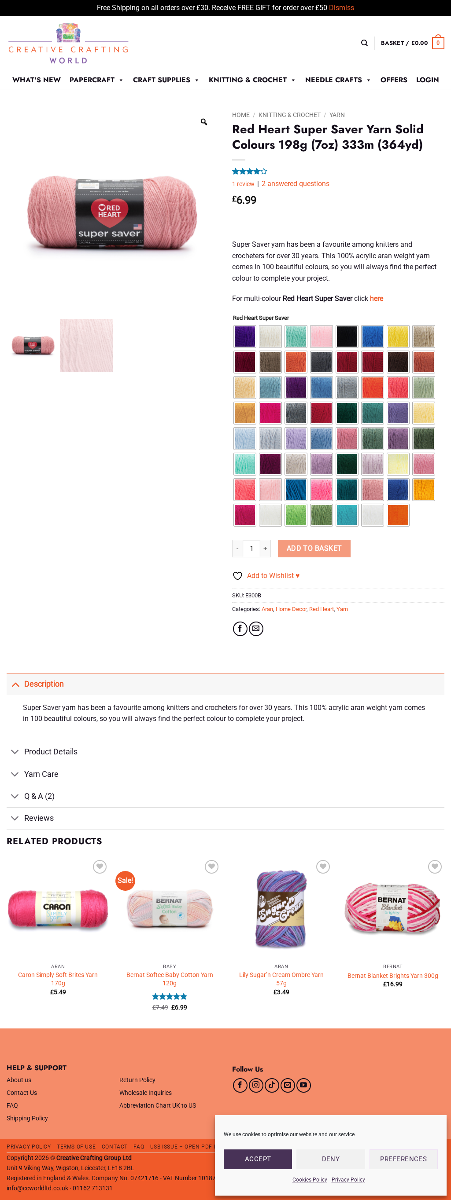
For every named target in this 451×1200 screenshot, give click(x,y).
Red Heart (321, 609)
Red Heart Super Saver (261, 318)
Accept (258, 1159)
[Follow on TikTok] (272, 1085)
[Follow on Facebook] (240, 1085)
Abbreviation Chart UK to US (157, 1105)
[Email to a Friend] (256, 629)
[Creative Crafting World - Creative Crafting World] (85, 43)
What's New (36, 80)
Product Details (51, 751)
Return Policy (137, 1080)
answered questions (295, 183)
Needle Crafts (333, 80)
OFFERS (394, 80)
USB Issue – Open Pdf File (187, 1147)
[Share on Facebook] (240, 629)
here (376, 298)
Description (44, 684)
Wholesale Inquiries (145, 1093)
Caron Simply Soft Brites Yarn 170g (58, 979)
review (243, 184)
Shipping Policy (27, 1118)
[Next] (444, 942)
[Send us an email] (288, 1085)
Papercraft (92, 80)
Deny (331, 1159)
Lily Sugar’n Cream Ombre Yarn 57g (281, 979)
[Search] (364, 43)
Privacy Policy (348, 1180)
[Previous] (7, 942)
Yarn (337, 114)
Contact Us (22, 1093)
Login (427, 80)
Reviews (39, 818)
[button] (412, 43)
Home (241, 114)
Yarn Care (41, 774)
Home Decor (291, 609)
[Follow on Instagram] (256, 1085)
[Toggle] (15, 683)
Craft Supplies (161, 80)
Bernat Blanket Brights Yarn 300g (392, 976)
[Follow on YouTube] (303, 1085)
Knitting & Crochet (248, 80)
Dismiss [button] (341, 8)
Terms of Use (76, 1147)
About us (19, 1080)
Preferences (403, 1159)
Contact (115, 1147)
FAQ (12, 1105)
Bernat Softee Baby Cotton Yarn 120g (169, 979)
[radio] (245, 337)
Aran (267, 609)
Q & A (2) (39, 796)
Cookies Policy (309, 1180)
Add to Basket (314, 548)
